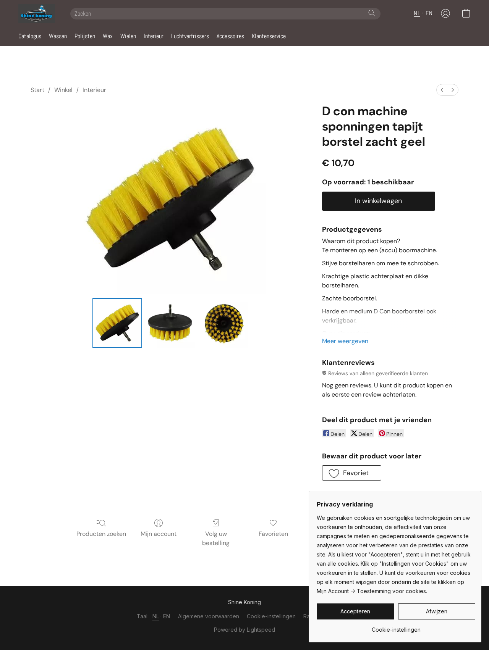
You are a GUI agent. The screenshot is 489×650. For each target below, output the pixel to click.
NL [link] (155, 616)
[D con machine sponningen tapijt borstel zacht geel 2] (223, 323)
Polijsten (84, 36)
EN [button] (429, 13)
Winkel (63, 90)
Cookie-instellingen (271, 616)
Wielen (128, 36)
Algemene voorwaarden (208, 616)
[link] (396, 626)
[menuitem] (442, 89)
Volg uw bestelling (216, 538)
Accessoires (230, 36)
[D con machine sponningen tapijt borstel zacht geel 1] (170, 323)
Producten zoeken (101, 534)
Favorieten (273, 534)
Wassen (58, 36)
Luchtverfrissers (190, 36)
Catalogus (29, 36)
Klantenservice (269, 36)
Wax (108, 36)
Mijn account (158, 534)
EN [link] (166, 616)
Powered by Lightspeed (244, 629)
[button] (36, 13)
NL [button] (417, 13)
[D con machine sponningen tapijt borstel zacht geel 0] (117, 323)
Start (37, 90)
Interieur (154, 36)
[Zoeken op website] (371, 13)
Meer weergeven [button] (345, 341)
